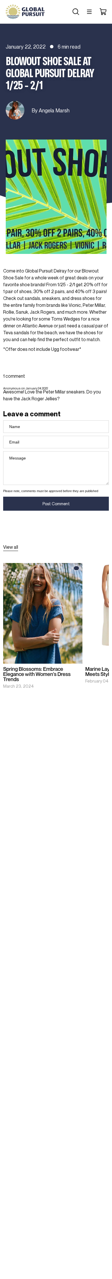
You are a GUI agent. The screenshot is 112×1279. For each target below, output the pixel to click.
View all (10, 547)
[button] (75, 11)
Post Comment (56, 503)
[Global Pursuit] (25, 11)
